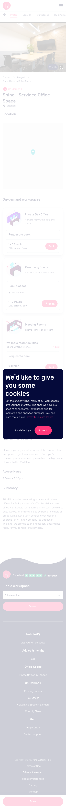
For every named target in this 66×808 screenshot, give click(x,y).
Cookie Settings (23, 430)
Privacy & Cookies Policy (39, 417)
